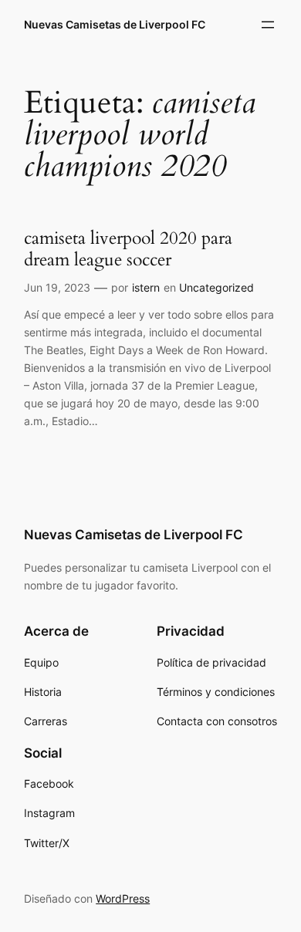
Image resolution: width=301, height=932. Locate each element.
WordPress (123, 898)
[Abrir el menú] (268, 24)
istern (146, 287)
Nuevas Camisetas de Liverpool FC (114, 24)
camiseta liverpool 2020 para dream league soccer (128, 249)
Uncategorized (216, 287)
